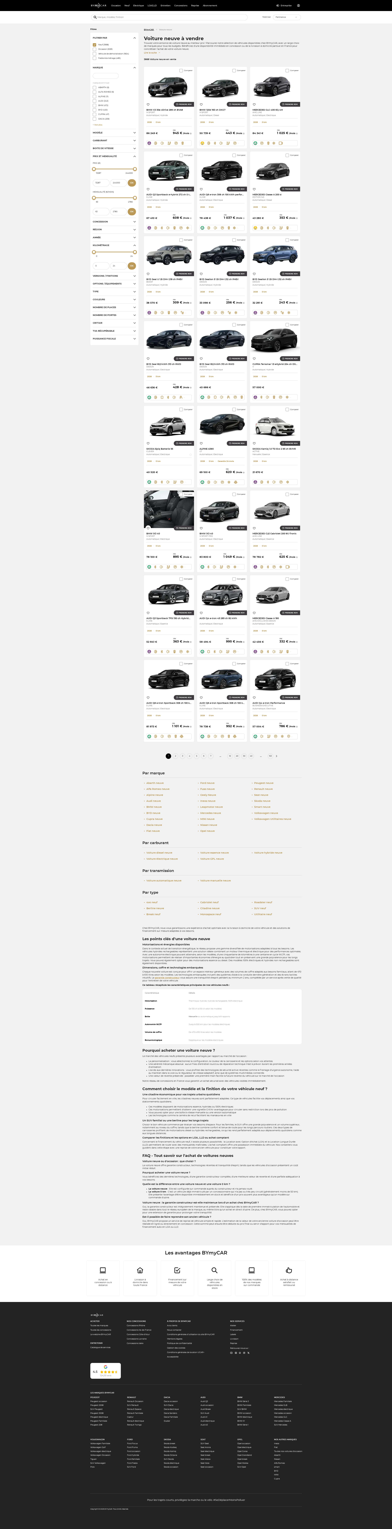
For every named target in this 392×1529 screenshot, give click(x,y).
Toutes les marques (99, 1325)
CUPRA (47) (103, 114)
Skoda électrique (171, 1463)
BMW (240, 1397)
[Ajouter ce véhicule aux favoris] (148, 104)
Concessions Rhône (136, 1325)
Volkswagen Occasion (100, 1455)
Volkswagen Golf (98, 1447)
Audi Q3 (204, 1401)
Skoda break (169, 1443)
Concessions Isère (135, 1343)
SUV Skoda (169, 1459)
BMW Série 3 (243, 1401)
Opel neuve (206, 831)
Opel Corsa (242, 1451)
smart (277, 1467)
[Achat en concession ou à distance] (103, 1278)
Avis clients (172, 1325)
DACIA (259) (103, 119)
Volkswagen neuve (265, 813)
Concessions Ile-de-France (139, 1330)
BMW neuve (153, 807)
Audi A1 (204, 1417)
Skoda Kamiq (170, 1451)
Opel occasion (243, 1443)
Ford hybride (133, 1455)
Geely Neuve (207, 795)
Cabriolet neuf (208, 902)
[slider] (94, 169)
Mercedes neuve (209, 813)
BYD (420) (103, 110)
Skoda (167, 1439)
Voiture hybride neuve (267, 853)
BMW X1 (241, 1421)
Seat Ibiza (205, 1463)
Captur (130, 1417)
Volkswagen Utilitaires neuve (271, 819)
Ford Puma (132, 1447)
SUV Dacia (168, 1405)
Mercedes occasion (283, 1413)
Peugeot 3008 (97, 1413)
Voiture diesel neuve (158, 853)
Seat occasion (207, 1467)
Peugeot (95, 1397)
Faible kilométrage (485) (109, 58)
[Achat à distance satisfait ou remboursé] (289, 1278)
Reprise (233, 1343)
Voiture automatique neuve (162, 880)
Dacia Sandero (170, 1413)
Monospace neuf (209, 914)
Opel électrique (244, 1447)
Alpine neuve (153, 795)
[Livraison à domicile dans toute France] (140, 1278)
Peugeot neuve (262, 783)
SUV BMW (242, 1409)
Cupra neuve (153, 819)
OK (132, 183)
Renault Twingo (134, 1425)
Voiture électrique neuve (161, 859)
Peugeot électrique (99, 1417)
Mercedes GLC (280, 1417)
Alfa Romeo (279, 1463)
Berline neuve (154, 908)
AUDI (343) (103, 101)
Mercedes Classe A (282, 1421)
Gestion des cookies (176, 1348)
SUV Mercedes (280, 1425)
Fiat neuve (152, 831)
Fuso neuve (206, 789)
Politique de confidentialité (179, 1343)
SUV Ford (131, 1467)
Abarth (277, 1455)
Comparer (188, 70)
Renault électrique (135, 1421)
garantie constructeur (167, 978)
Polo (92, 1467)
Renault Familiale (135, 1413)
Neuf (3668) (103, 45)
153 (270, 756)
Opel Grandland (244, 1455)
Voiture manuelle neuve (214, 880)
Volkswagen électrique (100, 1451)
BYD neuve (152, 813)
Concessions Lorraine (137, 1339)
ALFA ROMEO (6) (106, 92)
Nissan (277, 1459)
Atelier (233, 1325)
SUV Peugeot (96, 1409)
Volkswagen (97, 1439)
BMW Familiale (244, 1405)
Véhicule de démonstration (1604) (113, 54)
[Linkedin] (231, 1353)
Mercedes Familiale (283, 1401)
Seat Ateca (205, 1459)
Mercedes (279, 1397)
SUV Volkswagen (98, 1463)
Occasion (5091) (105, 49)
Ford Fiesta (132, 1463)
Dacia (167, 1397)
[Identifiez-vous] (299, 5)
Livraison (234, 1339)
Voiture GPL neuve (211, 859)
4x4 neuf (150, 902)
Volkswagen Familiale (100, 1443)
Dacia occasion (171, 1401)
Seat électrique (207, 1451)
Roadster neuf (262, 902)
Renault (131, 1397)
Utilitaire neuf (262, 914)
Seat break (205, 1455)
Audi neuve (152, 801)
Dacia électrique (171, 1409)
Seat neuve (260, 795)
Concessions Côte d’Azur (138, 1334)
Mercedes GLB (280, 1405)
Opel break (242, 1459)
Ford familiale (133, 1459)
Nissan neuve (207, 825)
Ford (130, 1439)
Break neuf (152, 914)
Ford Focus (132, 1443)
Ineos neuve (206, 801)
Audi (203, 1397)
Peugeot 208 (96, 1425)
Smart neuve (261, 807)
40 (251, 756)
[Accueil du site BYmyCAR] (98, 5)
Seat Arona (206, 1447)
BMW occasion (244, 1413)
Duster (167, 1421)
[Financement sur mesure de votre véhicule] (177, 1278)
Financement (236, 1330)
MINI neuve (206, 819)
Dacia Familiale (171, 1417)
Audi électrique (208, 1421)
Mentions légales (174, 1339)
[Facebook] (240, 1353)
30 (244, 756)
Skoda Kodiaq (170, 1447)
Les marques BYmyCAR (102, 1393)
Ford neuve (206, 783)
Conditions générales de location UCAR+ (185, 1352)
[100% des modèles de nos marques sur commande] (251, 1278)
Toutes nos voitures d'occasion (288, 1451)
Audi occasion (207, 1405)
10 (230, 756)
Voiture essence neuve (213, 853)
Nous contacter (174, 1330)
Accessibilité (172, 1357)
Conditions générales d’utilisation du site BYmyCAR (191, 1334)
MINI (276, 1475)
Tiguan (93, 1459)
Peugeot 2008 (97, 1405)
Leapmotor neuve (210, 807)
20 (237, 756)
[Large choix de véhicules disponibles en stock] (214, 1278)
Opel (240, 1439)
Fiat (276, 1447)
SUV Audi (205, 1413)
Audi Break (206, 1409)
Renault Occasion (135, 1401)
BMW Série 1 (242, 1425)
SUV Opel (241, 1467)
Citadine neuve (209, 908)
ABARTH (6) (103, 87)
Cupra (277, 1479)
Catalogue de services (100, 1347)
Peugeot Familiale (98, 1421)
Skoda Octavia (170, 1455)
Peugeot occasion (98, 1401)
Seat (203, 1439)
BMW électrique (244, 1417)
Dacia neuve (153, 825)
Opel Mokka (242, 1463)
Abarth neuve (154, 783)
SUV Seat (205, 1443)
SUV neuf (259, 908)
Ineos (276, 1443)
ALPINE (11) (103, 96)
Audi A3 (204, 1425)
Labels (233, 1334)
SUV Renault (133, 1405)
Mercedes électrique (283, 1409)
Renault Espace (134, 1409)
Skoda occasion (171, 1467)
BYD (276, 1471)
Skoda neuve (261, 801)
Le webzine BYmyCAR (100, 1334)
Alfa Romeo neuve (157, 789)
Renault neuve (262, 789)
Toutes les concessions (100, 1330)
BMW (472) (103, 105)
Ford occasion (133, 1451)
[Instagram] (244, 1353)
